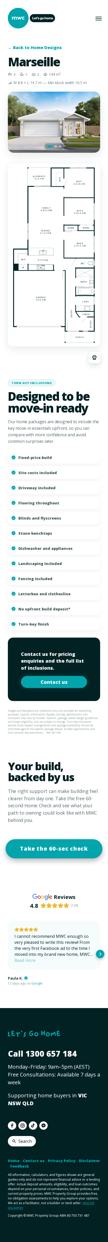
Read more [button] (25, 960)
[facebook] (12, 1125)
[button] (8, 954)
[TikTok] (33, 1125)
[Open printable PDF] (94, 357)
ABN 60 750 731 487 (74, 1215)
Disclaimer (89, 1160)
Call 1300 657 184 (42, 1053)
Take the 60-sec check (54, 848)
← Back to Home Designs (35, 47)
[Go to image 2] (56, 146)
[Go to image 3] (60, 146)
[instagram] (22, 1125)
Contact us (54, 682)
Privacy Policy (61, 1160)
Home (13, 1160)
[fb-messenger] (43, 1125)
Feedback (19, 1166)
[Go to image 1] (50, 146)
